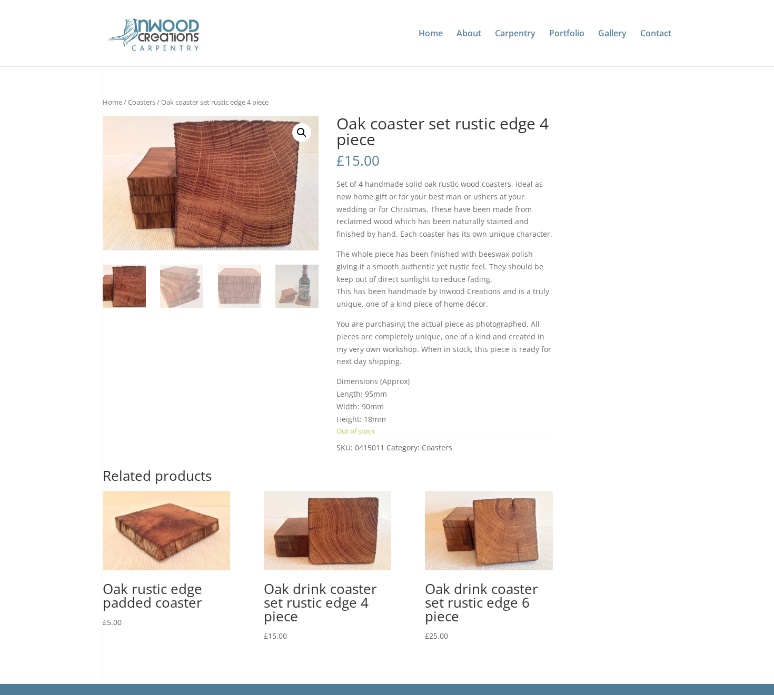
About (469, 34)
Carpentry (515, 34)
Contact (655, 34)
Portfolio (566, 34)
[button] (301, 132)
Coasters (141, 102)
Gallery (612, 34)
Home (431, 34)
